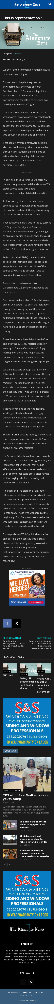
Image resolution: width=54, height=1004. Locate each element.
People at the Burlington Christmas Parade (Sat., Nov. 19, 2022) (14, 645)
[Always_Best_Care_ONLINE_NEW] (27, 588)
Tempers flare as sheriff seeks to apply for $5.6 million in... (33, 824)
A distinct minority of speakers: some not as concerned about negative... (35, 853)
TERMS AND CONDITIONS (33, 992)
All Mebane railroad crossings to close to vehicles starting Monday (33, 839)
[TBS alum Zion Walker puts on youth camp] (27, 774)
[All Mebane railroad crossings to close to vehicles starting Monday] (10, 840)
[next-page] (9, 864)
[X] (16, 623)
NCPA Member (14, 992)
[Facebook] (7, 623)
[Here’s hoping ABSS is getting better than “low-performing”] (44, 668)
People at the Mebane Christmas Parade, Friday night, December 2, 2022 (40, 645)
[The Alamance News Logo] (27, 4)
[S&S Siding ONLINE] (27, 722)
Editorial (17, 53)
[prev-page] (4, 864)
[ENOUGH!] (10, 668)
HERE (32, 962)
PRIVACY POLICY (27, 995)
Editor (6, 59)
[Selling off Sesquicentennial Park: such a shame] (29, 669)
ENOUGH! (8, 675)
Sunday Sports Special (12, 790)
